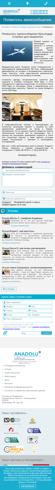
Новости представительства (26, 27)
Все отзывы (9, 289)
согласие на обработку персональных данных (26, 163)
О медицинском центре (15, 365)
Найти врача (10, 376)
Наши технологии (12, 373)
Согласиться (27, 486)
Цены (7, 380)
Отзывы (13, 210)
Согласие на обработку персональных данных (25, 390)
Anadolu (6, 27)
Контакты (9, 383)
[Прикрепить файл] (5, 333)
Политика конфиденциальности (18, 387)
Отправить (6, 202)
